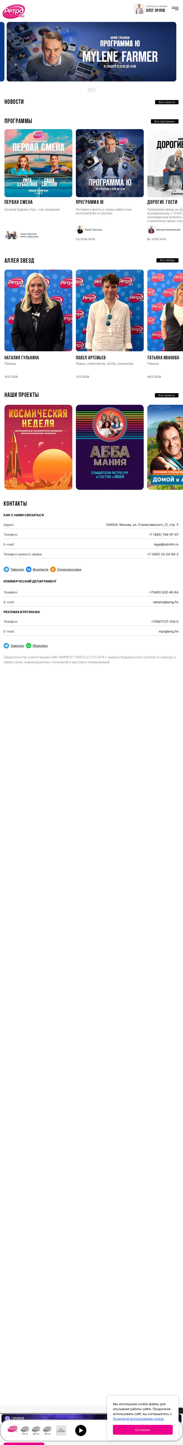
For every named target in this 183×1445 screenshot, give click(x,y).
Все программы (164, 121)
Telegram (17, 569)
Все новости (167, 102)
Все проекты (166, 395)
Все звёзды (167, 260)
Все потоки (61, 1430)
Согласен (142, 1430)
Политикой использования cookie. (138, 1419)
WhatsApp (40, 646)
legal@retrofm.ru (166, 544)
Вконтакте (40, 569)
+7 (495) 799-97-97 (164, 534)
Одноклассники (69, 569)
